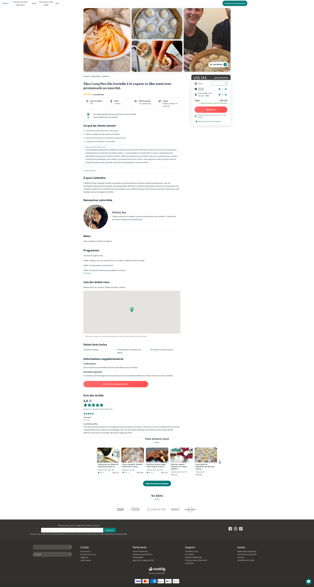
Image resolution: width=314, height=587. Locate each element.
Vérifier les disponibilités (115, 384)
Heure (200, 83)
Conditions (189, 563)
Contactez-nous (191, 551)
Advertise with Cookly (245, 560)
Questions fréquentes (193, 557)
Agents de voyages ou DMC (143, 560)
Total (197, 101)
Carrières (240, 557)
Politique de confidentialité (117, 534)
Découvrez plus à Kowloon (157, 483)
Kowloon (105, 76)
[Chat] (309, 582)
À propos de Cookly (88, 554)
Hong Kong (95, 76)
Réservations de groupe (246, 551)
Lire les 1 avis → (89, 170)
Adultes (201, 89)
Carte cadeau (85, 560)
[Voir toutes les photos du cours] (107, 40)
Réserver (211, 109)
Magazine (84, 557)
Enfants (205, 94)
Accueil (86, 76)
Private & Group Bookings (234, 3)
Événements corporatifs (246, 554)
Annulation (189, 554)
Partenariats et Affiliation (142, 554)
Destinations (85, 551)
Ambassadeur (138, 557)
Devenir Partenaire (140, 551)
